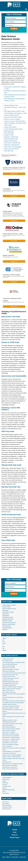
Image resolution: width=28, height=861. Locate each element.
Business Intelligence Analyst (9, 608)
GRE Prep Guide (8, 131)
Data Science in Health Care (9, 753)
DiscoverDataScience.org (14, 5)
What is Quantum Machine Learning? (11, 728)
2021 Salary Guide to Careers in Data (14, 111)
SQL (3, 648)
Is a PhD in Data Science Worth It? (10, 678)
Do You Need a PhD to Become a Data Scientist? (14, 673)
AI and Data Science (7, 660)
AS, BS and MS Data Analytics (17, 169)
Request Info (14, 173)
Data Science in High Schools (12, 143)
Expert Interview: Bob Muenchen (10, 769)
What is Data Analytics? (8, 725)
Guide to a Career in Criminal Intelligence (12, 755)
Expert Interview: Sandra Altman (10, 765)
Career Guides (7, 602)
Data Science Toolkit (9, 635)
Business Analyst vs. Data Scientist (10, 735)
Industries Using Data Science (13, 774)
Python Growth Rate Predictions (10, 664)
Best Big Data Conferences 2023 (10, 674)
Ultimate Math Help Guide (11, 465)
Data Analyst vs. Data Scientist (9, 742)
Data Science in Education (8, 671)
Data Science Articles (10, 655)
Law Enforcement (6, 786)
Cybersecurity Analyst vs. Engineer (10, 669)
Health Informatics (6, 808)
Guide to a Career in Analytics (12, 119)
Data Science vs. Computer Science (11, 739)
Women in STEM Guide (10, 342)
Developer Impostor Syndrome (9, 704)
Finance (4, 781)
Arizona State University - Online (13, 234)
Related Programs (14, 837)
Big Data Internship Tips (10, 141)
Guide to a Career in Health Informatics (14, 121)
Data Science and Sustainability (12, 147)
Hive (3, 640)
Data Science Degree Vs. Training (10, 707)
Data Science (5, 801)
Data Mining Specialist (7, 617)
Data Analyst (5, 610)
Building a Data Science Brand (9, 720)
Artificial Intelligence (7, 777)
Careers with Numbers (10, 127)
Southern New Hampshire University (14, 168)
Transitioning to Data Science (9, 685)
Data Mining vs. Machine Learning (10, 734)
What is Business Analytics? (9, 727)
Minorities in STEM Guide (11, 137)
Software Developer (7, 627)
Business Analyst (6, 606)
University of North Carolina (11, 274)
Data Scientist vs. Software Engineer (11, 737)
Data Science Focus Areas (8, 676)
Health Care (5, 782)
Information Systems (7, 807)
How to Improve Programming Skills (10, 706)
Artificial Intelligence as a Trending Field (11, 751)
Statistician (5, 629)
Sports (4, 791)
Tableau (4, 650)
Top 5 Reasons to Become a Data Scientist (12, 723)
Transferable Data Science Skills (10, 683)
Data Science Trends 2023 (8, 667)
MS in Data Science (15, 257)
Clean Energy (5, 793)
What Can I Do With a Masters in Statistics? (12, 686)
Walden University (8, 255)
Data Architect (5, 613)
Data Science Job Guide (10, 317)
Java (3, 641)
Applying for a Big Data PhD (11, 145)
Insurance (4, 784)
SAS (3, 646)
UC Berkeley (6, 189)
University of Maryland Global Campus (12, 299)
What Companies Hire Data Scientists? (11, 688)
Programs (14, 829)
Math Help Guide (8, 150)
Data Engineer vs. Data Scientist (10, 741)
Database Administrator (7, 619)
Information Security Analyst (9, 622)
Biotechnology (5, 779)
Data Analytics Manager (8, 612)
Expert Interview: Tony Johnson (9, 767)
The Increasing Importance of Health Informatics (13, 662)
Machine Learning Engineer (8, 624)
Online (14, 832)
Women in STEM (8, 135)
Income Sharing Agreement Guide (13, 129)
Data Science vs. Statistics (8, 732)
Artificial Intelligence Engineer (9, 605)
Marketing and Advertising (8, 789)
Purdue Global (7, 211)
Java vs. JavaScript (7, 746)
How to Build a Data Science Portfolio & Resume (13, 700)
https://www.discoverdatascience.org (13, 852)
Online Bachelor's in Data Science (17, 302)
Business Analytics (6, 805)
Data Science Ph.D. (7, 762)
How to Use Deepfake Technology (10, 744)
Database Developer (7, 620)
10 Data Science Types (7, 659)
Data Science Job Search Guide (12, 117)
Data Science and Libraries (11, 148)
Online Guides (7, 798)
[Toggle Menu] (26, 9)
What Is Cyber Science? (8, 690)
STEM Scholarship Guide (11, 139)
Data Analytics (5, 803)
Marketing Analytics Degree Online (10, 681)
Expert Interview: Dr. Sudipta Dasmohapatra (12, 763)
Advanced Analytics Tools (11, 105)
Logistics (4, 788)
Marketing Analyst (6, 626)
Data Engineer (5, 615)
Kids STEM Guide (9, 133)
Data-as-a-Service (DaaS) (8, 666)
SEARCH (14, 29)
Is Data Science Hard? (7, 680)
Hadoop (4, 638)
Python (4, 643)
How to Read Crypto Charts (8, 692)
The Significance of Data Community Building (13, 702)
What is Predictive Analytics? (9, 730)
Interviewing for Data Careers (9, 721)
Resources (14, 835)
